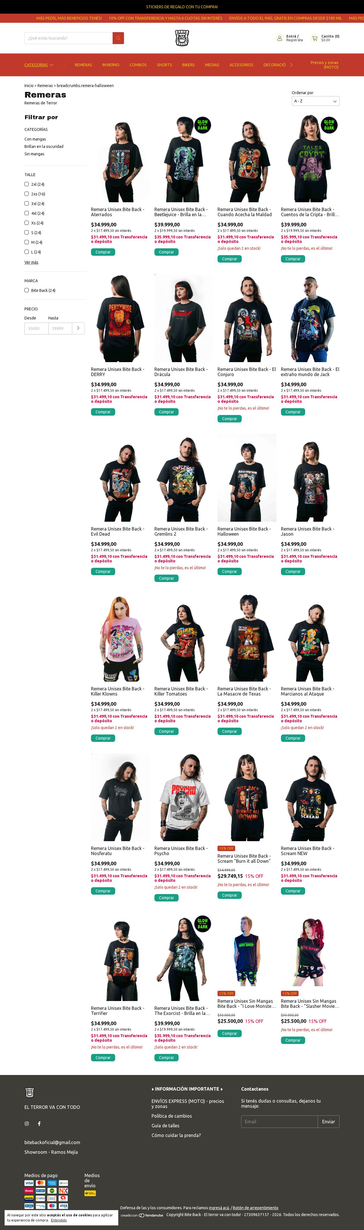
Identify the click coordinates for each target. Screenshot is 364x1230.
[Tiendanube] (142, 1216)
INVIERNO (110, 65)
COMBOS (138, 65)
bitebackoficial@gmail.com (52, 1142)
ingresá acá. (219, 1208)
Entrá (291, 36)
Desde (30, 318)
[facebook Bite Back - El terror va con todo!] (39, 1123)
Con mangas (35, 139)
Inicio (29, 85)
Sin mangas (34, 154)
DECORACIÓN (276, 65)
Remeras (45, 85)
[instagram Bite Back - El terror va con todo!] (26, 1123)
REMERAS (83, 65)
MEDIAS (212, 65)
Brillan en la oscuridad (43, 146)
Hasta (53, 318)
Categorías (36, 65)
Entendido (59, 1220)
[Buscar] (118, 38)
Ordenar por (302, 92)
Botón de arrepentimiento (255, 1208)
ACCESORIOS (241, 65)
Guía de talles (165, 1125)
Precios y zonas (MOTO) (324, 64)
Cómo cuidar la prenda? (176, 1135)
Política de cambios (172, 1115)
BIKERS (188, 65)
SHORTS (164, 65)
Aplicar (78, 328)
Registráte (294, 40)
